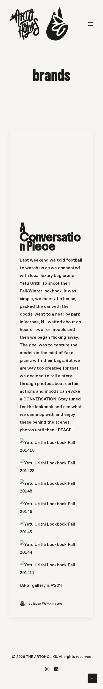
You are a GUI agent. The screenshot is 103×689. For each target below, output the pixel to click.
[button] (90, 24)
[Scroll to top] (92, 677)
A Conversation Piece (50, 237)
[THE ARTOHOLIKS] (39, 24)
